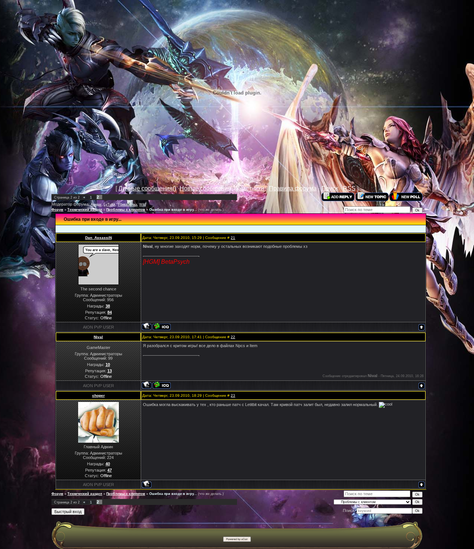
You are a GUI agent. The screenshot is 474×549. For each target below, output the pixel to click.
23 (233, 395)
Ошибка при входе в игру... (173, 210)
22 (233, 337)
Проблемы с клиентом (125, 210)
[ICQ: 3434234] (162, 385)
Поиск (329, 188)
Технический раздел (84, 210)
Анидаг (96, 204)
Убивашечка (127, 204)
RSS (349, 188)
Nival (98, 337)
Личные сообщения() (147, 188)
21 (233, 238)
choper (98, 395)
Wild (142, 204)
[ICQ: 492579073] (162, 326)
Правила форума (293, 188)
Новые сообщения (205, 188)
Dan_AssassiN (98, 238)
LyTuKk (110, 204)
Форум (57, 210)
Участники (250, 188)
